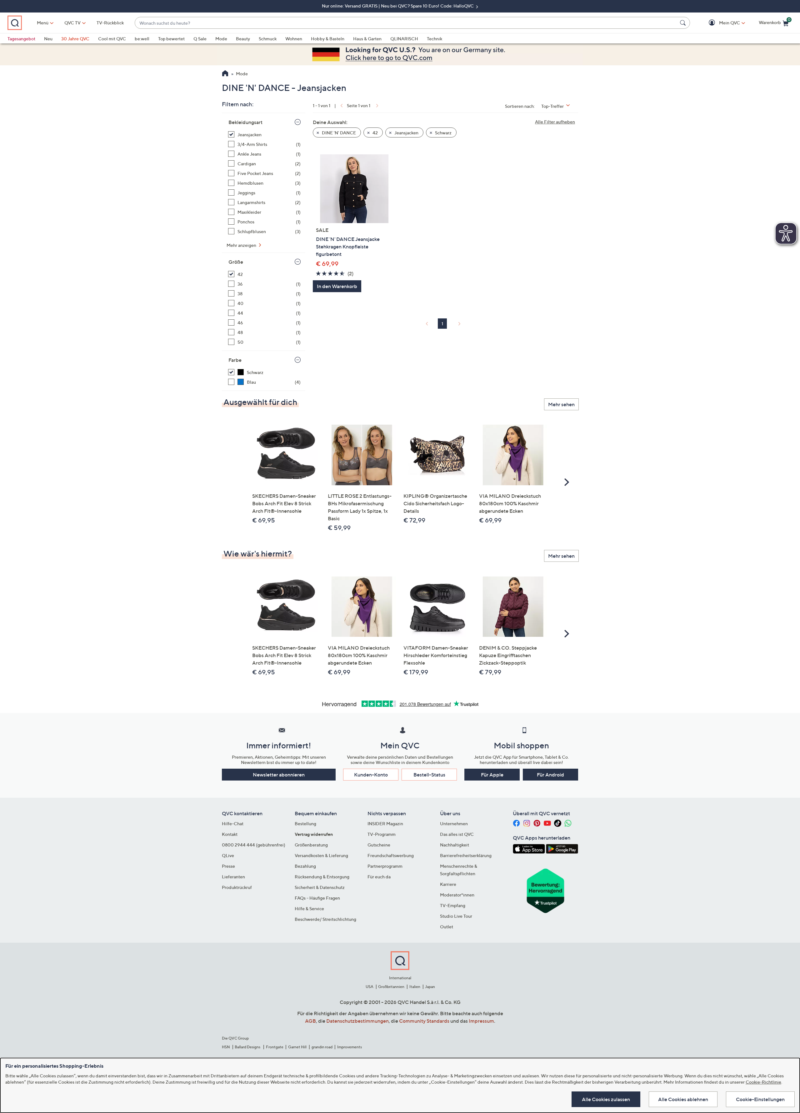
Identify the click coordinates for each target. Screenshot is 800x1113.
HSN (226, 1047)
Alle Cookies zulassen (606, 1099)
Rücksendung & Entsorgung (322, 876)
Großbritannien (391, 986)
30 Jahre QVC (75, 38)
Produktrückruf (237, 887)
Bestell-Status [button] (429, 774)
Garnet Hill (297, 1047)
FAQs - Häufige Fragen (317, 898)
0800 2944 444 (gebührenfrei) (253, 844)
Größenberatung (311, 844)
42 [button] (375, 132)
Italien (414, 986)
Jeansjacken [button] (405, 132)
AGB (310, 1021)
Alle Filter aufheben (555, 121)
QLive (228, 855)
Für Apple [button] (492, 774)
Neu (48, 38)
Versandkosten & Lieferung (321, 855)
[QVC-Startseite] (225, 74)
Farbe (235, 360)
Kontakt (230, 834)
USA (369, 986)
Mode (221, 38)
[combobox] (406, 23)
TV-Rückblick (110, 22)
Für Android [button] (550, 774)
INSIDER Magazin (385, 823)
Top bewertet (171, 38)
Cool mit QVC (112, 38)
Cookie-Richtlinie (763, 1082)
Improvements (349, 1047)
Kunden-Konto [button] (371, 774)
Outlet (446, 926)
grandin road (322, 1047)
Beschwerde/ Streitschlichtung (325, 919)
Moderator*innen (457, 894)
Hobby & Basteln (327, 38)
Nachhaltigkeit (454, 844)
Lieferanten (233, 876)
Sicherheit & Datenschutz (320, 887)
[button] (720, 23)
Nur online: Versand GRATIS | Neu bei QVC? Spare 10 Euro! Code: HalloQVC (398, 5)
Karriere (448, 884)
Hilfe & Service (309, 908)
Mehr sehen (561, 404)
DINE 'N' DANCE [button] (338, 132)
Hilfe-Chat (232, 823)
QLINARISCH (404, 38)
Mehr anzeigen (242, 245)
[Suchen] (684, 22)
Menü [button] (42, 22)
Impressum (481, 1021)
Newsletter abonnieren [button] (279, 774)
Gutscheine (379, 844)
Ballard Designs (248, 1047)
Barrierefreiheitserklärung (466, 855)
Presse (228, 866)
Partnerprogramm (385, 866)
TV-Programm (382, 834)
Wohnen (293, 38)
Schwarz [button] (443, 132)
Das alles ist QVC (457, 834)
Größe (235, 262)
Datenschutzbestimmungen (357, 1021)
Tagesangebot (21, 38)
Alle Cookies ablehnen (683, 1099)
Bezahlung (305, 866)
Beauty (243, 38)
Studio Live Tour (456, 916)
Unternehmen (454, 823)
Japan (430, 986)
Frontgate (274, 1047)
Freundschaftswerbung (391, 855)
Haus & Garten (367, 38)
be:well (142, 38)
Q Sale (200, 38)
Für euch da (379, 876)
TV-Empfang (452, 905)
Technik (434, 38)
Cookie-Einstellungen (760, 1099)
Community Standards (424, 1021)
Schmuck (268, 38)
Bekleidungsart (245, 122)
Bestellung (305, 823)
